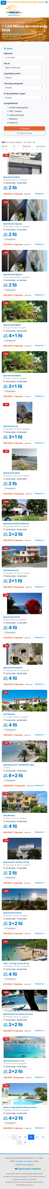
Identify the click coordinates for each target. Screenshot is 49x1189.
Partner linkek (19, 1182)
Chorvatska (32, 1179)
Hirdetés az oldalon (24, 1161)
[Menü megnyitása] (3, 3)
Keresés (25, 128)
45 (25, 1142)
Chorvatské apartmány (24, 1185)
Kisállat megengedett (18, 107)
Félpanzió (13, 122)
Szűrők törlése (25, 133)
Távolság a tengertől (13, 83)
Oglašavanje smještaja (29, 1168)
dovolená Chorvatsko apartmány (15, 1176)
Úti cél (7, 63)
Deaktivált (9, 1182)
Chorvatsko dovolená (37, 1176)
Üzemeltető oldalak (13, 1174)
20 (31, 1137)
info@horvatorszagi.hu (24, 1164)
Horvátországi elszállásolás (32, 1174)
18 (19, 1137)
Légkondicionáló (16, 115)
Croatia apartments (19, 1179)
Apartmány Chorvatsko (33, 1182)
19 (25, 1137)
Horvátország (7, 22)
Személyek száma (12, 73)
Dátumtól (8, 53)
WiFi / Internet (15, 111)
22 (43, 1137)
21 (37, 1137)
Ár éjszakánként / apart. (15, 93)
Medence (13, 119)
